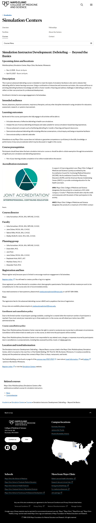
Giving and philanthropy (60, 486)
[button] (82, 4)
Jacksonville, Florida (58, 430)
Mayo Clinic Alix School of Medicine (16, 478)
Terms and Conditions (22, 506)
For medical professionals (61, 489)
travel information (73, 359)
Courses (5, 36)
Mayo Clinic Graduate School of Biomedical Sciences (21, 489)
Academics (8, 15)
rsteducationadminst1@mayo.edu (51, 292)
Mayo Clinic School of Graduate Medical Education (20, 482)
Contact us (12, 439)
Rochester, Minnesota (58, 426)
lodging (87, 359)
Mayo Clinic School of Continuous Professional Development (25, 493)
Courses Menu (9, 43)
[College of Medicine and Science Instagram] (14, 448)
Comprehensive (11, 395)
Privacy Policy (39, 506)
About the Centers (55, 32)
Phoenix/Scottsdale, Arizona (60, 434)
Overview (5, 27)
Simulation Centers (29, 367)
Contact (51, 36)
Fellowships (53, 27)
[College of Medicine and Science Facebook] (7, 448)
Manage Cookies (76, 506)
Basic (8, 393)
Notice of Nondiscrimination (58, 506)
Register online (8, 279)
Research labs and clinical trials (62, 482)
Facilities (5, 32)
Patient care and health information (64, 479)
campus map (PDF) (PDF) (45, 359)
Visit (26, 439)
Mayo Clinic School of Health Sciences (17, 486)
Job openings (57, 493)
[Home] (20, 4)
